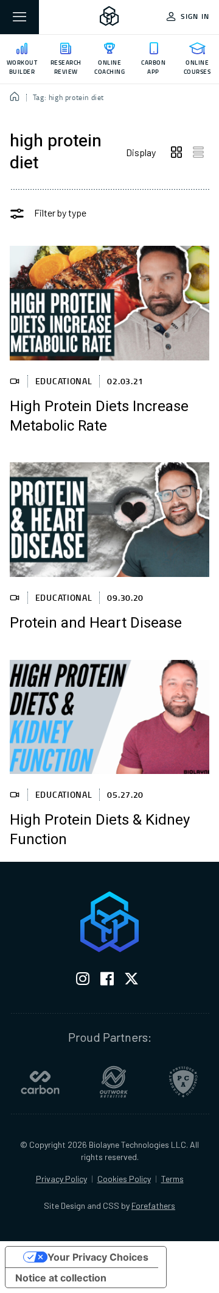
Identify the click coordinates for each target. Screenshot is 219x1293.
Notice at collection (60, 1278)
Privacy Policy (61, 1178)
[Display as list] (198, 152)
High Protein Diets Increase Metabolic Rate (99, 416)
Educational (63, 381)
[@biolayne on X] (131, 981)
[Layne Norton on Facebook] (107, 981)
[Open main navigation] (19, 17)
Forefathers (153, 1205)
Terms (172, 1178)
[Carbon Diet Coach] (40, 1082)
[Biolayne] (109, 17)
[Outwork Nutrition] (114, 1082)
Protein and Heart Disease (96, 623)
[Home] (15, 97)
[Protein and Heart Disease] (109, 519)
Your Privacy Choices (97, 1257)
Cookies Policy (124, 1178)
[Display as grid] (176, 152)
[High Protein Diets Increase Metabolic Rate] (109, 303)
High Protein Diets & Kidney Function (100, 830)
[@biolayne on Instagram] (82, 981)
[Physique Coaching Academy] (183, 1082)
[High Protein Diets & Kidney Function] (109, 717)
